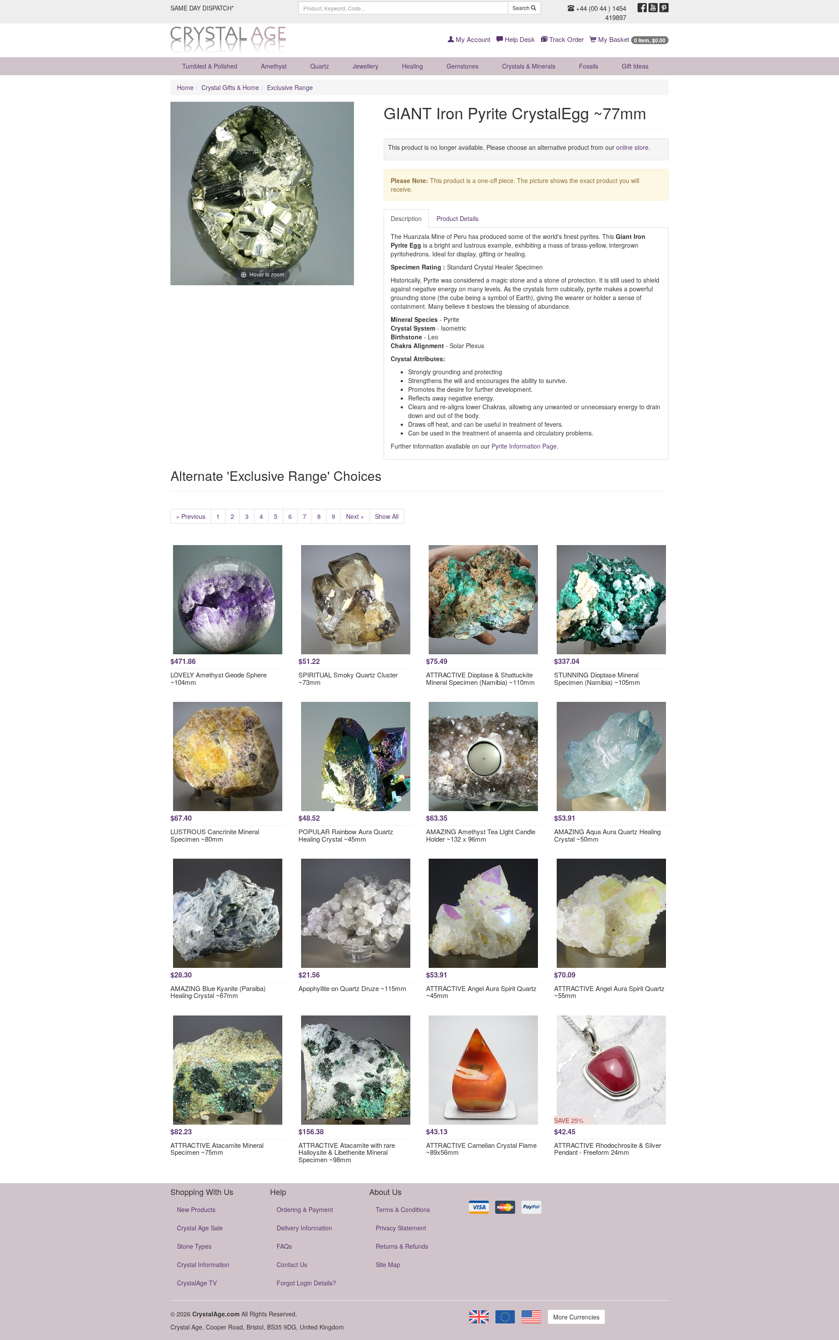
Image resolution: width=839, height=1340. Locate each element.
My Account (472, 39)
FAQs (284, 1246)
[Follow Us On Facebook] (642, 7)
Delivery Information (304, 1227)
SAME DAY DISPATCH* (202, 7)
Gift (635, 66)
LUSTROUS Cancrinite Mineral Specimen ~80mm (214, 835)
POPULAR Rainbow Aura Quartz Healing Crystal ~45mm (345, 835)
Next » (355, 516)
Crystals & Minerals (528, 66)
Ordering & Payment (305, 1209)
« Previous (190, 516)
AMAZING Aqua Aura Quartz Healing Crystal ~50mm (607, 835)
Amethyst (274, 66)
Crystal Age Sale (200, 1227)
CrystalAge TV (197, 1282)
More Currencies (576, 1316)
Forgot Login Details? (306, 1282)
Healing (412, 66)
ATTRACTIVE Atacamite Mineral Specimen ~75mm (216, 1148)
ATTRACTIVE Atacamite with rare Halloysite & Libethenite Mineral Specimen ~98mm (346, 1152)
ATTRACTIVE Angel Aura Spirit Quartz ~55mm (609, 992)
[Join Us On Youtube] (653, 7)
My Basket (631, 39)
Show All (387, 516)
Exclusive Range (290, 87)
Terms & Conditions (403, 1209)
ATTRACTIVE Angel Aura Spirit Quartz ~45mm (481, 992)
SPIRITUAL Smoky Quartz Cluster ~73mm (348, 678)
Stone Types (194, 1246)
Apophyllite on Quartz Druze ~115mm (352, 988)
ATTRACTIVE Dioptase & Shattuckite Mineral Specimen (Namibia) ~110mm (480, 678)
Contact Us (292, 1264)
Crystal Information (203, 1264)
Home (185, 87)
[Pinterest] (664, 7)
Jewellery (365, 66)
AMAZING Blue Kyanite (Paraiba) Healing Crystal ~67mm (218, 992)
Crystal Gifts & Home (230, 87)
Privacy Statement (401, 1227)
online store (632, 147)
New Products (196, 1209)
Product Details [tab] (457, 218)
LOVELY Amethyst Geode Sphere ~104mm (218, 678)
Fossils (588, 66)
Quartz (319, 66)
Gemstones (462, 66)
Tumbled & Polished (209, 66)
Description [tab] (406, 218)
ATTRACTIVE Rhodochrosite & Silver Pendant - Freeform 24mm (607, 1148)
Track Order (566, 39)
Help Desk (519, 39)
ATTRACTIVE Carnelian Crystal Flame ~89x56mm (481, 1148)
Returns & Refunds (402, 1246)
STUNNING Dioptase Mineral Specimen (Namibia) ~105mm (597, 678)
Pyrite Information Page (524, 446)
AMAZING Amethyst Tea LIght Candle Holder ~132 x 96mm (480, 835)
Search (522, 7)
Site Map (388, 1264)
